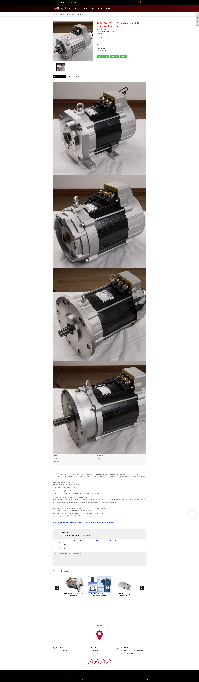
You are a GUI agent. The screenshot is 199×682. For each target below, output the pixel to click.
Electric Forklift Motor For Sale (60, 679)
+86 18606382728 (95, 650)
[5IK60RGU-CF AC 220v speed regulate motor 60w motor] (99, 584)
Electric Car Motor (98, 679)
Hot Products (115, 673)
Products (85, 8)
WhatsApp (114, 56)
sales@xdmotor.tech (64, 650)
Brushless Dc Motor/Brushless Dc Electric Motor (133, 679)
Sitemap (123, 673)
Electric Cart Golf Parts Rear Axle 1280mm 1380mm (71, 521)
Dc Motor (115, 679)
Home (69, 8)
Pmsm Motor (108, 679)
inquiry (99, 626)
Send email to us (103, 56)
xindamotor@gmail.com (65, 652)
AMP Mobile (130, 673)
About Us (76, 8)
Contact (107, 8)
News (100, 8)
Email (123, 56)
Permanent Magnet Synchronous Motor (81, 679)
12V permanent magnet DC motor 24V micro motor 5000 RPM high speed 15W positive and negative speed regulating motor (86, 522)
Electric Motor (70, 14)
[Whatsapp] (192, 514)
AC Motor (80, 14)
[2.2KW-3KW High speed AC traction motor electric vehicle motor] (74, 584)
